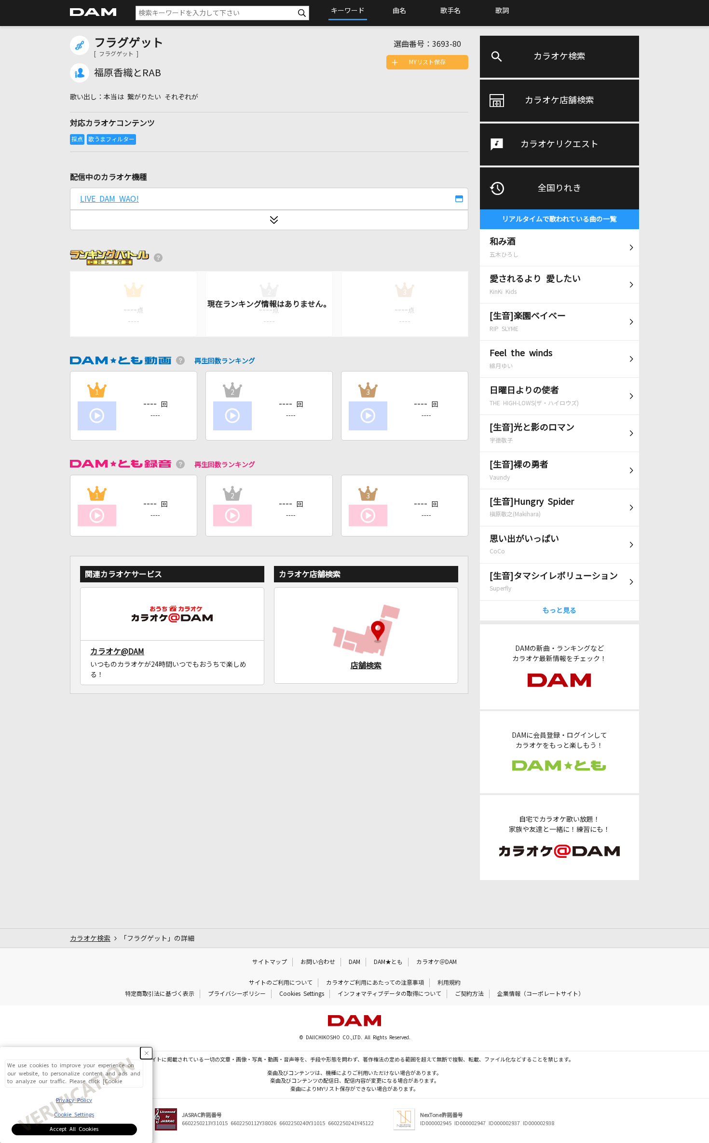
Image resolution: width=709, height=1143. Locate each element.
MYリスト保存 (427, 62)
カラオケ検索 (559, 56)
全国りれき (559, 188)
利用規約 (449, 983)
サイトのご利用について (281, 983)
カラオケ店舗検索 (559, 100)
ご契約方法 (469, 994)
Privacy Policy (74, 1100)
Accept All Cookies (74, 1129)
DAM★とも (388, 962)
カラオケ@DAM (117, 651)
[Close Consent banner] (146, 1053)
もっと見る (559, 610)
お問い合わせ (317, 962)
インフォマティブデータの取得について (389, 994)
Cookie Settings (74, 1114)
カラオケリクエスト (559, 144)
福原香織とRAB (127, 73)
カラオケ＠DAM (436, 962)
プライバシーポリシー (237, 994)
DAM (354, 962)
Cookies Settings (301, 994)
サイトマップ (269, 962)
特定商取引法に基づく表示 (159, 994)
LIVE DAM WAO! (109, 199)
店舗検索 (366, 665)
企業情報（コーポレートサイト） (540, 994)
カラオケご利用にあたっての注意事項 (375, 983)
